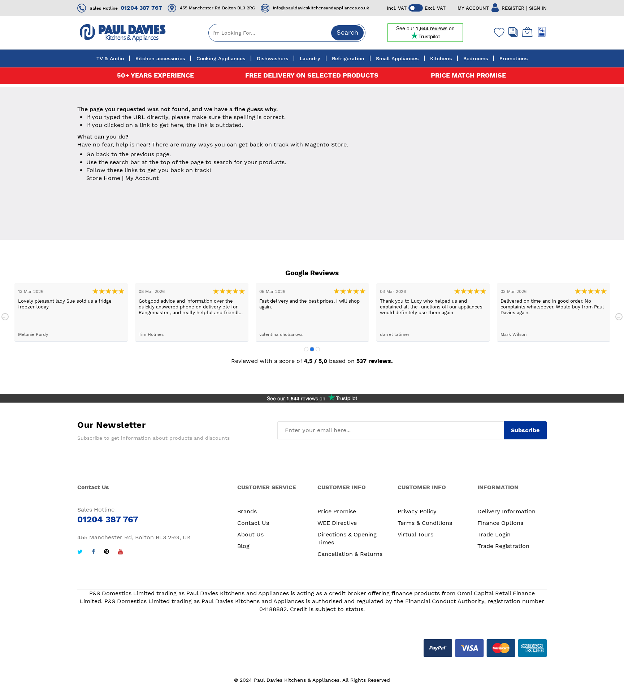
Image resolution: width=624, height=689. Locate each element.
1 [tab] (306, 349)
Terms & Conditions (425, 522)
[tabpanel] (71, 312)
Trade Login (494, 534)
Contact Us (253, 522)
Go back (97, 154)
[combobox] (286, 33)
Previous (5, 316)
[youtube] (120, 552)
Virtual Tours (415, 534)
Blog (243, 546)
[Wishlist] (497, 32)
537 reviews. (374, 360)
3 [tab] (318, 349)
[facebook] (93, 552)
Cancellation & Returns (349, 553)
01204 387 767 (141, 7)
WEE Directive (337, 522)
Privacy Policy (417, 511)
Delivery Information (506, 511)
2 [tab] (312, 349)
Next (619, 316)
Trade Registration (503, 546)
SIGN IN (538, 8)
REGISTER (513, 8)
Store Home (103, 178)
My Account (142, 178)
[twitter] (80, 552)
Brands (247, 511)
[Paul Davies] (122, 32)
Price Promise (336, 511)
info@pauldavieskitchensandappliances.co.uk (321, 7)
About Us (250, 534)
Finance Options (500, 522)
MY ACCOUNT (473, 8)
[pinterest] (106, 552)
